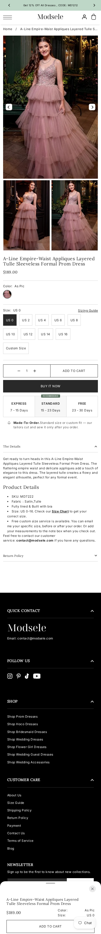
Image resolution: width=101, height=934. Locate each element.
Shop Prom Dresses (22, 716)
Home (7, 29)
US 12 (28, 334)
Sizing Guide (88, 310)
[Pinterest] (19, 676)
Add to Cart (74, 371)
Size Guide (15, 803)
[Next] (94, 5)
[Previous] (9, 5)
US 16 (63, 334)
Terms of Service (20, 841)
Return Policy (17, 818)
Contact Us (16, 833)
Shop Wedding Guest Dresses (30, 754)
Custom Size (16, 348)
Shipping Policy (19, 810)
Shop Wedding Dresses (25, 739)
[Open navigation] (9, 17)
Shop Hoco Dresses (22, 724)
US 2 (26, 320)
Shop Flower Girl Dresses (27, 747)
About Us (14, 795)
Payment (14, 826)
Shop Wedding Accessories (28, 762)
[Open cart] (93, 17)
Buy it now (51, 386)
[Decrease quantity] (19, 371)
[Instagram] (9, 676)
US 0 (10, 320)
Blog (10, 848)
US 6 (58, 320)
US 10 (10, 334)
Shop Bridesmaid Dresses (27, 732)
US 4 (42, 320)
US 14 (45, 334)
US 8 (74, 320)
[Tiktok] (27, 676)
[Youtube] (37, 676)
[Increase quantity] (35, 371)
